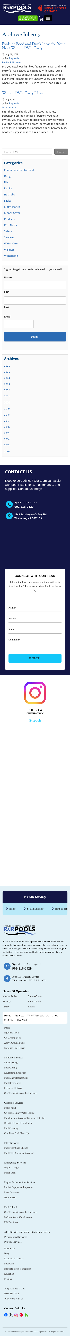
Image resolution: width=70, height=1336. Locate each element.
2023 (7, 384)
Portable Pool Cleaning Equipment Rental (24, 1118)
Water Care (11, 243)
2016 (7, 427)
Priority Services (13, 1241)
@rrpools (35, 720)
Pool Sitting (10, 1108)
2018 (7, 414)
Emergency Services (15, 1162)
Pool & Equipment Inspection (18, 1187)
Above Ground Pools (14, 1043)
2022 (7, 390)
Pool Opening (11, 1062)
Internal (8, 1019)
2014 (7, 439)
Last (6, 307)
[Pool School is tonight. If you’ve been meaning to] (35, 857)
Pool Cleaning (11, 1128)
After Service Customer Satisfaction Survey (27, 1232)
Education (9, 1274)
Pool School (10, 1207)
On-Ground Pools (12, 1038)
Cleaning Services (13, 1102)
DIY (6, 182)
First (7, 292)
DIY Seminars (11, 1222)
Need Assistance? (28, 18)
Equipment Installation (15, 1073)
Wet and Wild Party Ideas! (23, 93)
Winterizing (11, 256)
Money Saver (12, 213)
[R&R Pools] (17, 8)
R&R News (15, 62)
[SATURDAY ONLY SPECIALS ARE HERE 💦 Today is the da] (35, 781)
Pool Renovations (12, 1083)
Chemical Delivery (13, 1088)
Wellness (9, 249)
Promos (8, 1279)
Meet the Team (11, 1293)
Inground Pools (11, 1032)
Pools (7, 1027)
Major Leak (9, 1172)
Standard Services (13, 1057)
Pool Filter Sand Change (16, 1148)
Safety (8, 231)
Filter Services (11, 1143)
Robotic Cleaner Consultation (18, 1123)
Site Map (22, 1019)
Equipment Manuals (13, 1258)
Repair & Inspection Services (19, 1182)
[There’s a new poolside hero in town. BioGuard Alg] (35, 743)
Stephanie (14, 58)
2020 (7, 402)
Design (8, 176)
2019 (7, 408)
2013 (7, 445)
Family (5, 62)
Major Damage (11, 1167)
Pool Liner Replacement (16, 1078)
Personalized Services (15, 1237)
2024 (7, 378)
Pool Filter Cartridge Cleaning (18, 1153)
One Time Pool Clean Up (16, 1133)
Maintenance (9, 107)
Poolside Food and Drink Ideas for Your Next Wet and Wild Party (33, 46)
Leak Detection (11, 1192)
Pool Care (9, 1263)
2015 (7, 433)
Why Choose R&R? (14, 1288)
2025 (7, 372)
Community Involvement (19, 170)
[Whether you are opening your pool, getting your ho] (35, 819)
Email (7, 316)
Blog (6, 1253)
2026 (7, 365)
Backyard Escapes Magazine (17, 1269)
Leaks (7, 200)
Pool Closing (10, 1067)
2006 (7, 451)
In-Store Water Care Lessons (18, 1217)
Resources (9, 1248)
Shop (55, 1015)
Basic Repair (10, 1197)
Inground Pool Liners (14, 1048)
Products (9, 219)
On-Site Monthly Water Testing (19, 1113)
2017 (6, 421)
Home (7, 1015)
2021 (7, 396)
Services (9, 237)
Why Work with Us (38, 1015)
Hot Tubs (9, 194)
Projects (19, 1015)
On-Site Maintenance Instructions (20, 1093)
